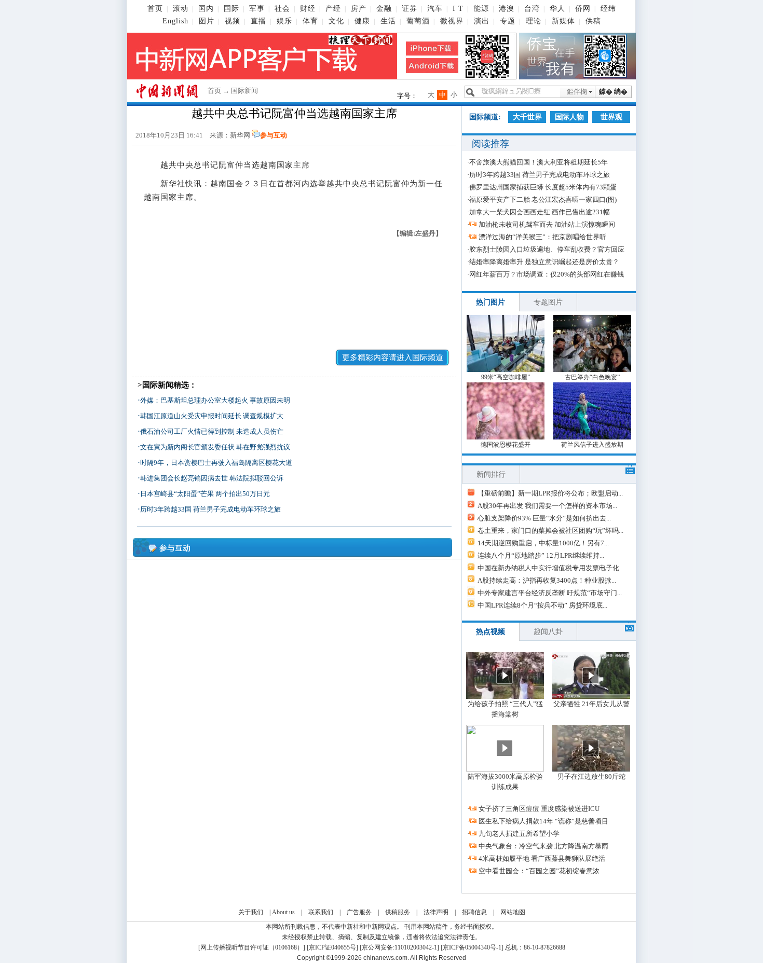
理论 (533, 21)
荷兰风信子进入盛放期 (592, 444)
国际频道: (485, 117)
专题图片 (548, 302)
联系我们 (320, 912)
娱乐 (284, 21)
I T (458, 8)
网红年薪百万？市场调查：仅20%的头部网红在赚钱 (546, 274)
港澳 (506, 8)
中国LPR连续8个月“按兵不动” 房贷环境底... (542, 605)
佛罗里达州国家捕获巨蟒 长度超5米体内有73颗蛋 (543, 187)
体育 (310, 21)
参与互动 (273, 135)
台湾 (532, 8)
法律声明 (436, 912)
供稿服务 (397, 912)
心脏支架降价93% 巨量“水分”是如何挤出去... (544, 518)
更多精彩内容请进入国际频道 (392, 357)
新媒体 (563, 21)
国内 (206, 8)
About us (283, 912)
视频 (232, 21)
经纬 (608, 8)
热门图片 (490, 302)
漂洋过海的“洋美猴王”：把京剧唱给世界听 (542, 237)
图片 (206, 21)
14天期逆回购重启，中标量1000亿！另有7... (543, 543)
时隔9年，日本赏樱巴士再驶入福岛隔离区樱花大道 (216, 462)
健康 (362, 21)
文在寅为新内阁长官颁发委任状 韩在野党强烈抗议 (215, 447)
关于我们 (250, 912)
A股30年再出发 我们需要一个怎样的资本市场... (547, 506)
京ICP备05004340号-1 (472, 947)
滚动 (180, 8)
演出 (481, 21)
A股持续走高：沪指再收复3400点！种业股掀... (547, 580)
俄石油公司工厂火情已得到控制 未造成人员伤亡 (211, 431)
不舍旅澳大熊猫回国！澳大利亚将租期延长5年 (538, 162)
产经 (333, 8)
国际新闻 (244, 90)
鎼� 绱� (613, 91)
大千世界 (527, 117)
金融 (384, 8)
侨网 (583, 8)
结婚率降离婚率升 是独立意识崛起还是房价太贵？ (544, 262)
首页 (155, 8)
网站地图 (512, 912)
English (175, 21)
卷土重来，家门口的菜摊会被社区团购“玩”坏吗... (550, 530)
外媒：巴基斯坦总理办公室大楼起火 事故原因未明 (215, 400)
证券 (409, 8)
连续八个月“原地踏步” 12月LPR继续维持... (541, 555)
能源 (481, 8)
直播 (258, 21)
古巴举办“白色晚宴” (592, 377)
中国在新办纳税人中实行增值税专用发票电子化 (548, 568)
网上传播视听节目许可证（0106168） (251, 947)
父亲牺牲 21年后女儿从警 (591, 704)
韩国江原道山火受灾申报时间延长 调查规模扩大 (211, 416)
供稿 (593, 21)
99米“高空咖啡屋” (505, 377)
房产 (358, 8)
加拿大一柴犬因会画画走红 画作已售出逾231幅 (539, 212)
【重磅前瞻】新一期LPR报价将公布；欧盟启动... (550, 493)
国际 (231, 8)
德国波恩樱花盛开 (505, 444)
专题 (507, 21)
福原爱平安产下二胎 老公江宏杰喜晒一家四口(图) (543, 199)
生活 (388, 21)
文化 (336, 21)
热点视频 (490, 632)
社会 (282, 8)
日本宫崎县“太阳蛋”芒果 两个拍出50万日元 (205, 494)
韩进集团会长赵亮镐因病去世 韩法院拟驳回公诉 (211, 478)
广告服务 (359, 912)
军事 (257, 8)
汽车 (435, 8)
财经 (308, 8)
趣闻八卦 (548, 632)
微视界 (452, 21)
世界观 (611, 117)
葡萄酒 (418, 21)
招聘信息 (474, 912)
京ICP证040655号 (332, 947)
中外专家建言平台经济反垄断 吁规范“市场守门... (550, 593)
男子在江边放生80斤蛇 (591, 776)
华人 (557, 8)
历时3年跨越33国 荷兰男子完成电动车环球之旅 (210, 509)
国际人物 (569, 117)
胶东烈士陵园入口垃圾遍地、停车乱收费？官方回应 (546, 249)
